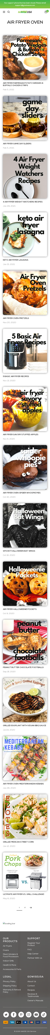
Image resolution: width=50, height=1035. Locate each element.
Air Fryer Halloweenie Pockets (20, 609)
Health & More (9, 965)
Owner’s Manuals (35, 1001)
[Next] (31, 907)
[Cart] (46, 12)
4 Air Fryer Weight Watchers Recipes (23, 202)
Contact (31, 986)
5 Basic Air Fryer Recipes (16, 376)
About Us (31, 982)
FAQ (29, 950)
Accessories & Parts (12, 969)
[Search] (9, 12)
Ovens (6, 950)
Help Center (32, 954)
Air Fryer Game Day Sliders (17, 144)
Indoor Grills (8, 961)
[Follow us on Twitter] (6, 1014)
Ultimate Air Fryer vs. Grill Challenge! (23, 894)
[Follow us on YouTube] (36, 1014)
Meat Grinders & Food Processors (11, 955)
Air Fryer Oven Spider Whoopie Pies (22, 493)
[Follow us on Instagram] (29, 1014)
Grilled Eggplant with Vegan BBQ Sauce (24, 726)
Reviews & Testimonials (33, 995)
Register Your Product (33, 944)
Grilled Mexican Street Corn (18, 842)
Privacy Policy (9, 982)
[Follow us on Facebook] (14, 1014)
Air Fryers (7, 946)
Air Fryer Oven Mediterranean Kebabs (23, 784)
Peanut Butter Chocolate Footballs (23, 667)
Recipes (31, 990)
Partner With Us (34, 958)
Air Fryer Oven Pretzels (16, 318)
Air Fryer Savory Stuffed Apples (20, 435)
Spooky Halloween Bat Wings (19, 551)
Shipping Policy (10, 986)
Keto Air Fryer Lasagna (15, 260)
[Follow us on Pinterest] (21, 1014)
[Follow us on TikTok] (44, 1014)
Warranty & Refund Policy (12, 991)
